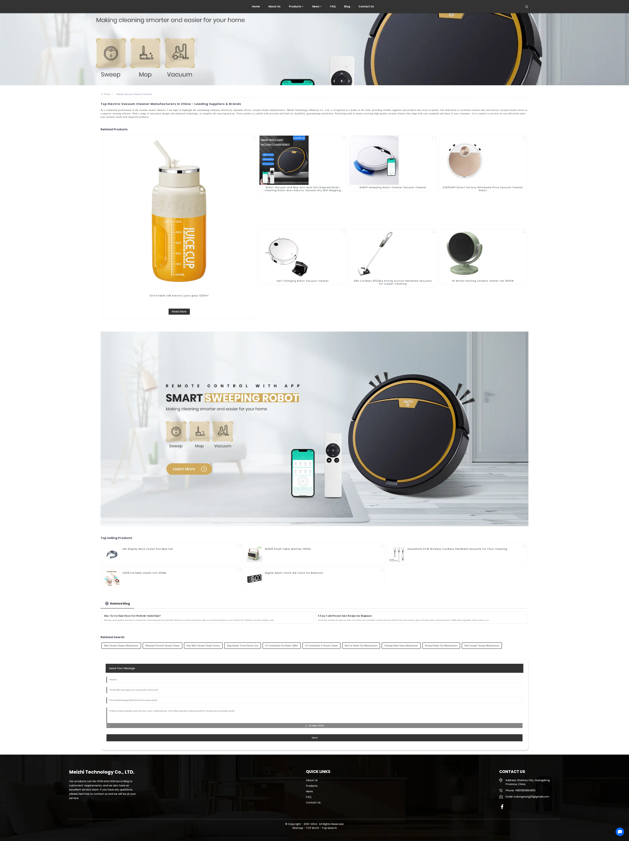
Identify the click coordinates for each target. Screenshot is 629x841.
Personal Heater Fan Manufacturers (441, 645)
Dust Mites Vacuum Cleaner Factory (203, 645)
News (309, 791)
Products (312, 786)
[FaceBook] (502, 807)
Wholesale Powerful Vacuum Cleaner (162, 645)
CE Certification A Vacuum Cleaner (321, 645)
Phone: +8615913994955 (520, 790)
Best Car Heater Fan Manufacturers (361, 645)
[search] (526, 6)
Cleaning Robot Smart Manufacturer (401, 645)
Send (314, 737)
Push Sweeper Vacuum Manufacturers (481, 645)
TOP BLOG (313, 828)
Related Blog (120, 603)
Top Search (329, 828)
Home (107, 94)
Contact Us (313, 802)
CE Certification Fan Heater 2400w (281, 645)
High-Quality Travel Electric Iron (242, 645)
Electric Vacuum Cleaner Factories (134, 94)
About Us (312, 780)
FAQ (308, 797)
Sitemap (297, 828)
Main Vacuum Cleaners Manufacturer (121, 645)
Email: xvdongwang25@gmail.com (527, 797)
